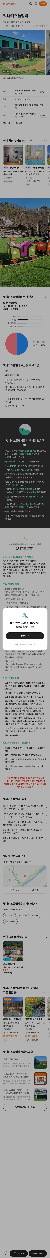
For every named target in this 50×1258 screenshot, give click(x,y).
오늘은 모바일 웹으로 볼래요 (25, 645)
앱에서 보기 (25, 636)
